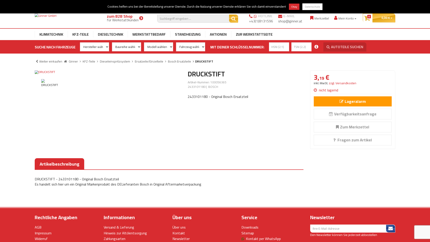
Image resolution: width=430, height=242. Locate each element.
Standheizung (188, 34)
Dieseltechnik (110, 34)
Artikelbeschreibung (59, 164)
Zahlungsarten (114, 238)
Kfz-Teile (80, 34)
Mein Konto (346, 18)
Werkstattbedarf (149, 34)
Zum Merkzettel (354, 127)
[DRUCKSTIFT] (108, 72)
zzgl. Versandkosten (342, 83)
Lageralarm (355, 101)
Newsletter (181, 238)
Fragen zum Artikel (354, 140)
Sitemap (247, 233)
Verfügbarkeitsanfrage (355, 114)
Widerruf (41, 238)
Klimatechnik (51, 34)
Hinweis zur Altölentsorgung (125, 233)
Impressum (43, 233)
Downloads (249, 227)
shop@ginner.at (290, 21)
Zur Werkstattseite (254, 34)
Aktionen (218, 34)
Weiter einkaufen (50, 61)
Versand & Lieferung (119, 227)
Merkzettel (321, 18)
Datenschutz (312, 6)
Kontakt (178, 233)
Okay (294, 6)
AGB (38, 227)
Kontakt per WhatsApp (263, 238)
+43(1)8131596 (261, 21)
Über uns (179, 227)
